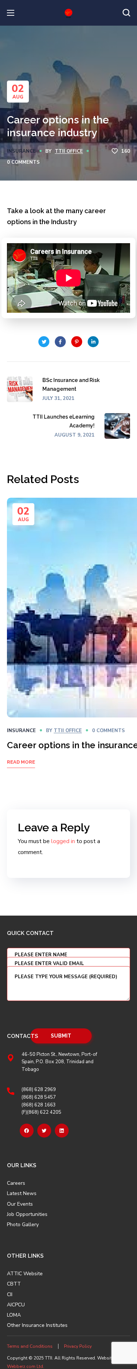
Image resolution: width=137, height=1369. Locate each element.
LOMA (14, 1315)
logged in (63, 841)
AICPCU (16, 1305)
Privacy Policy (78, 1346)
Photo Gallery (23, 1224)
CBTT (14, 1284)
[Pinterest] (62, 1131)
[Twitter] (44, 1131)
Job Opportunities (27, 1214)
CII (9, 1294)
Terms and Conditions (30, 1346)
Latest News (22, 1193)
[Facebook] (27, 1131)
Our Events (20, 1204)
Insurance (21, 151)
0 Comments (23, 162)
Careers (16, 1183)
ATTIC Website (25, 1273)
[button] (126, 13)
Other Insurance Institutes (37, 1325)
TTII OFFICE (69, 151)
